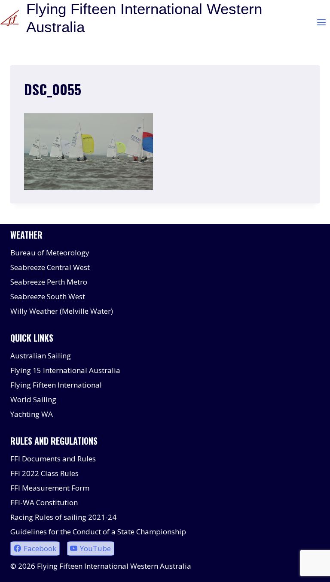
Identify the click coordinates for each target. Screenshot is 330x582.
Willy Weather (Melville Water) (61, 311)
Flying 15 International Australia (65, 370)
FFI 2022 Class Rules (44, 473)
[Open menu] (321, 22)
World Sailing (33, 399)
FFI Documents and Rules (53, 459)
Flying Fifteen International (56, 385)
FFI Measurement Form (49, 488)
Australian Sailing (40, 356)
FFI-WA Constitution (44, 502)
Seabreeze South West (47, 296)
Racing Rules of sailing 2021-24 (63, 517)
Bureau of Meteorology (49, 253)
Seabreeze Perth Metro (48, 282)
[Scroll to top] (308, 569)
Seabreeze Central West (50, 267)
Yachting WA (31, 414)
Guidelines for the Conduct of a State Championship (98, 532)
